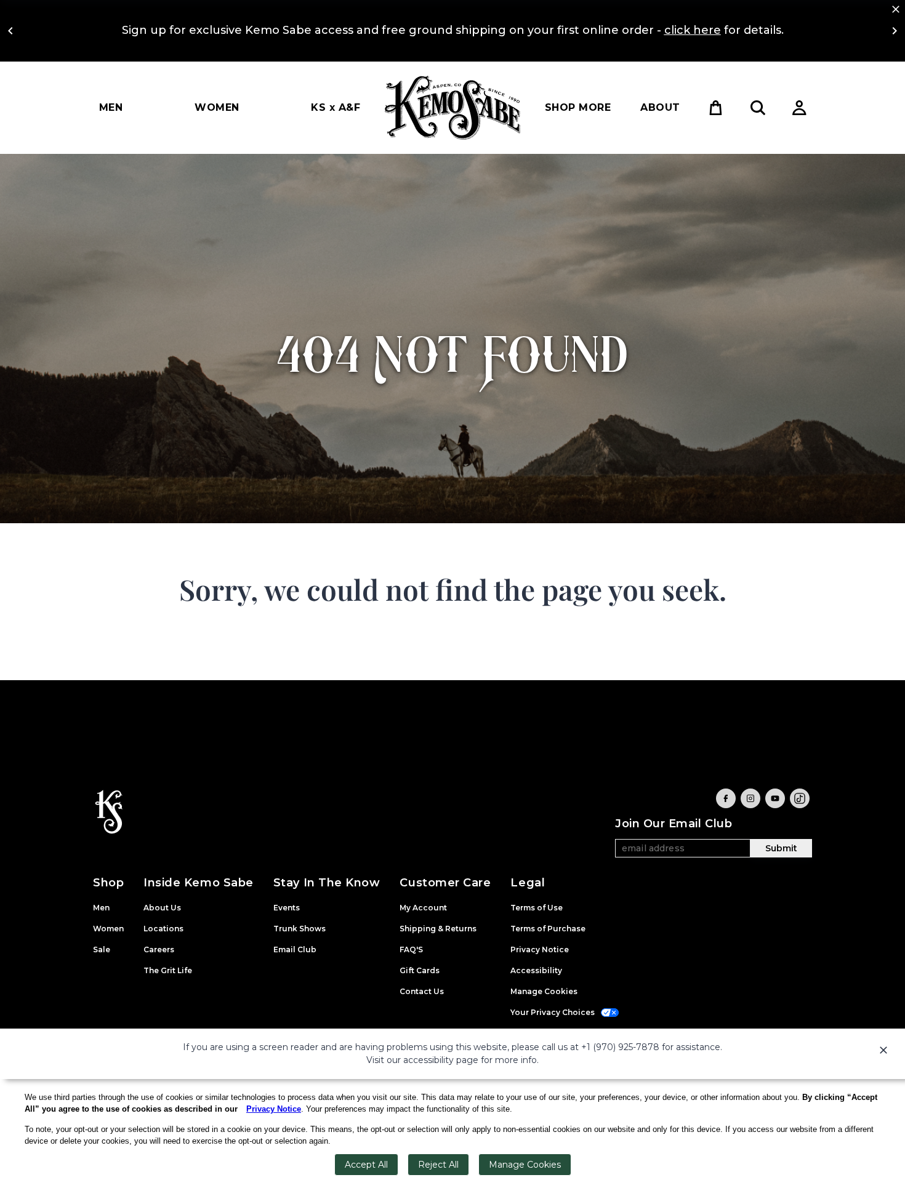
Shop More (578, 107)
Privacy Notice (273, 1109)
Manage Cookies (525, 1164)
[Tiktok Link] (799, 798)
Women (217, 107)
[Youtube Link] (775, 798)
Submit (781, 848)
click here (692, 30)
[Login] (799, 107)
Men (111, 107)
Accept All (366, 1164)
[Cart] (716, 107)
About (660, 107)
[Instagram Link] (750, 798)
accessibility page (440, 1060)
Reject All (438, 1164)
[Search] (758, 107)
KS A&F (335, 107)
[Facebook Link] (726, 798)
